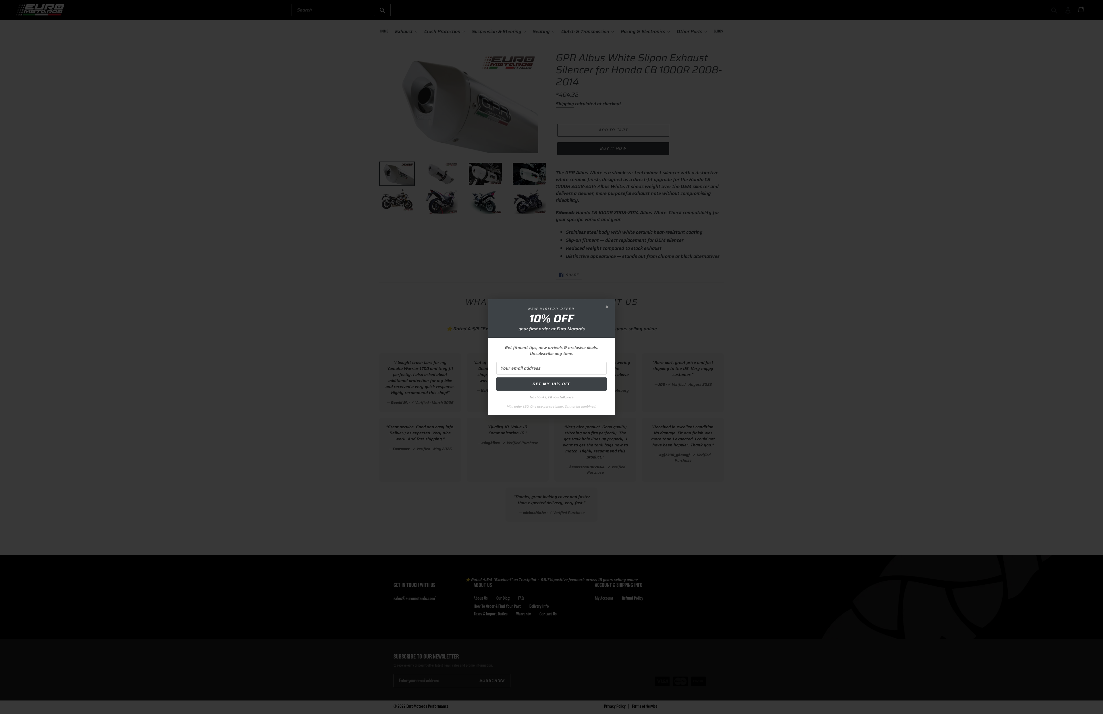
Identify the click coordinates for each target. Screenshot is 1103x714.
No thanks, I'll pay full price (552, 397)
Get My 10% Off (551, 384)
